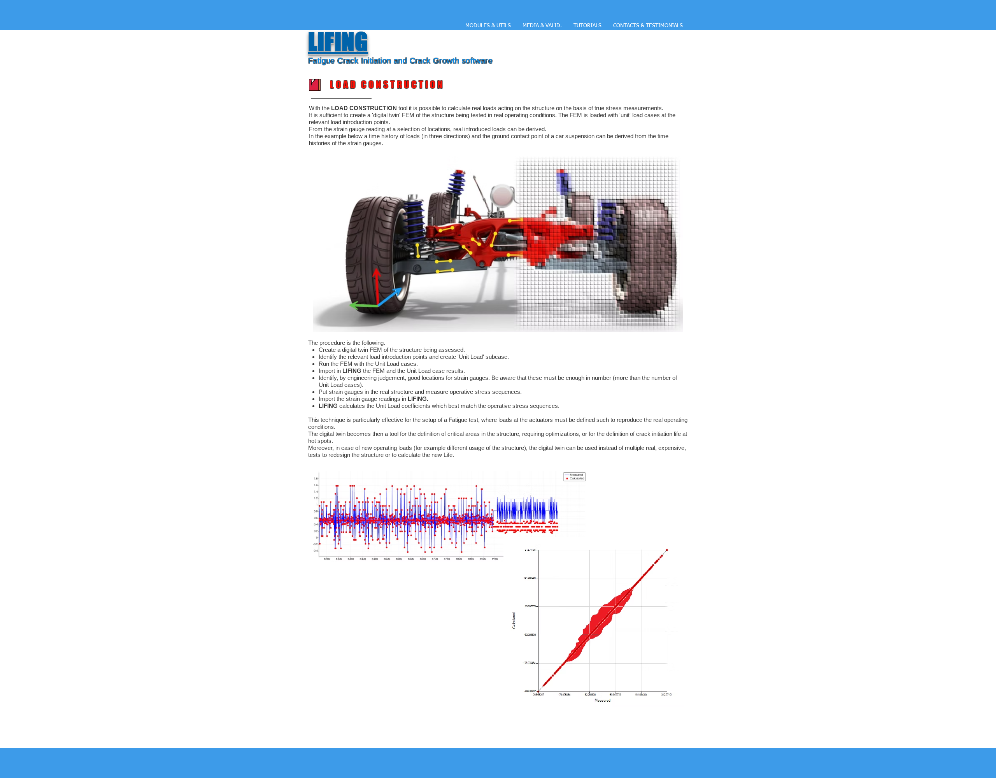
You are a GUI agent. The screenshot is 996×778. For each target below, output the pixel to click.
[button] (542, 25)
